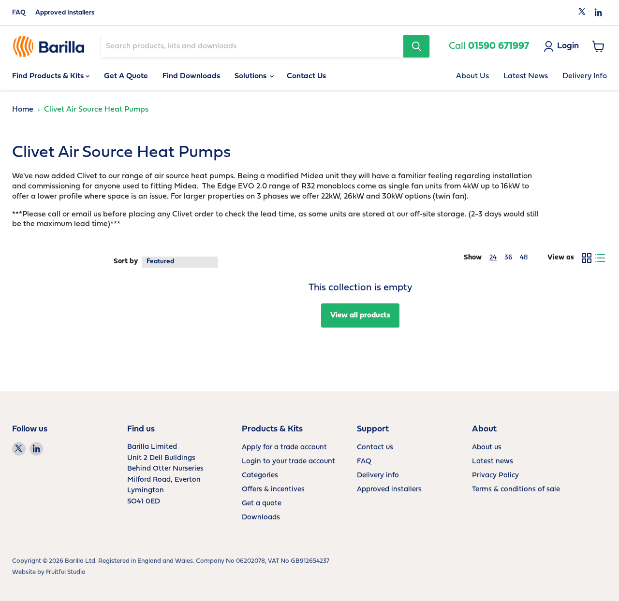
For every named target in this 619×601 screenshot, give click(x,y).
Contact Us (306, 76)
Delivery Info (584, 76)
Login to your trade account (288, 461)
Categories (260, 475)
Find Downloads (191, 76)
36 (508, 257)
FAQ (19, 12)
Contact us (375, 447)
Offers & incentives (273, 489)
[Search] (416, 46)
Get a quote (261, 503)
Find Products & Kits (49, 76)
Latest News (525, 76)
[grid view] (586, 258)
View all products (360, 315)
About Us (472, 76)
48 (524, 257)
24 (493, 257)
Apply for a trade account (284, 447)
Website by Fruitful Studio (49, 572)
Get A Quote (126, 76)
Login (568, 46)
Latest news (492, 461)
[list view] (600, 258)
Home (22, 110)
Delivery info (378, 475)
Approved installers (389, 489)
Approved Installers (64, 12)
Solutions (251, 76)
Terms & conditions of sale (516, 489)
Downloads (261, 517)
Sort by (126, 261)
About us (486, 447)
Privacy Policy (495, 475)
